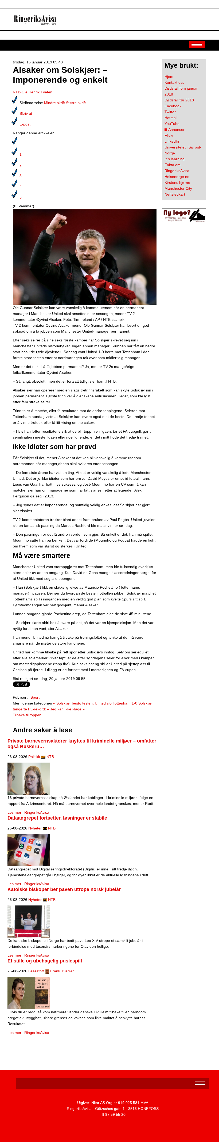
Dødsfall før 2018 (179, 100)
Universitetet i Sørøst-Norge (183, 150)
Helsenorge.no (177, 176)
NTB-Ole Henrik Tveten (32, 92)
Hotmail (171, 118)
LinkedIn (172, 141)
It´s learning (175, 159)
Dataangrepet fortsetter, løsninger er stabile (57, 818)
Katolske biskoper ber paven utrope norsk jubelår (64, 889)
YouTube (172, 123)
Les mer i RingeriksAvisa (28, 812)
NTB (50, 757)
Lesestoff (36, 971)
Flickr (169, 135)
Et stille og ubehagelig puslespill (44, 961)
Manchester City (178, 188)
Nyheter (35, 828)
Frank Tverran (62, 971)
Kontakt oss (174, 82)
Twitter (170, 112)
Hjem (169, 76)
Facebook (173, 106)
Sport (35, 697)
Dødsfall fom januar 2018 (181, 91)
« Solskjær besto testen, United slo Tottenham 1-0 (95, 703)
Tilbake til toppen (27, 715)
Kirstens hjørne (177, 182)
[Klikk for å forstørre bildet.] (85, 256)
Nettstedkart (175, 194)
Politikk (34, 757)
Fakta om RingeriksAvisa (177, 168)
